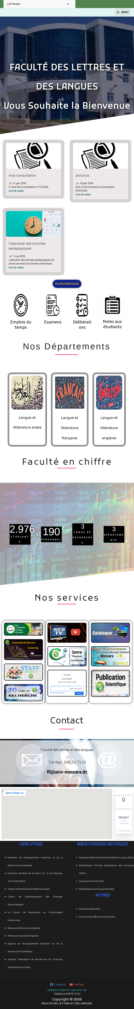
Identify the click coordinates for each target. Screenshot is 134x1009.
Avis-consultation (22, 175)
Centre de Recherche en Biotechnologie (29, 889)
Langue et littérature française (70, 428)
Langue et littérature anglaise (109, 428)
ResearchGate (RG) (89, 909)
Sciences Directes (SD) (91, 881)
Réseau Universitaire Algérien (23, 935)
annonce (82, 175)
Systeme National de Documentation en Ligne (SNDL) (106, 857)
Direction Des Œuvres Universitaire (97, 916)
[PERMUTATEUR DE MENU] (68, 4)
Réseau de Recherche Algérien (24, 928)
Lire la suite (16, 190)
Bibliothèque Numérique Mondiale (96, 889)
